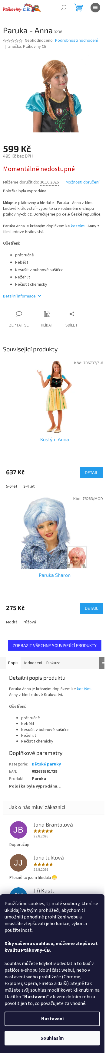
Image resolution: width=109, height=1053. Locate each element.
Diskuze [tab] (53, 663)
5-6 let (11, 486)
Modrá (12, 622)
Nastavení (52, 1019)
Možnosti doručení (82, 182)
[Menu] (95, 8)
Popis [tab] (13, 663)
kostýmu (79, 226)
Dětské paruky (46, 764)
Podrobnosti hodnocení (76, 41)
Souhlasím (52, 1038)
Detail (91, 472)
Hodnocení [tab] (32, 663)
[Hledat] (64, 8)
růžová (30, 622)
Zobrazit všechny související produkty (55, 645)
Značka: (27, 47)
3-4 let (29, 486)
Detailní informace (19, 296)
